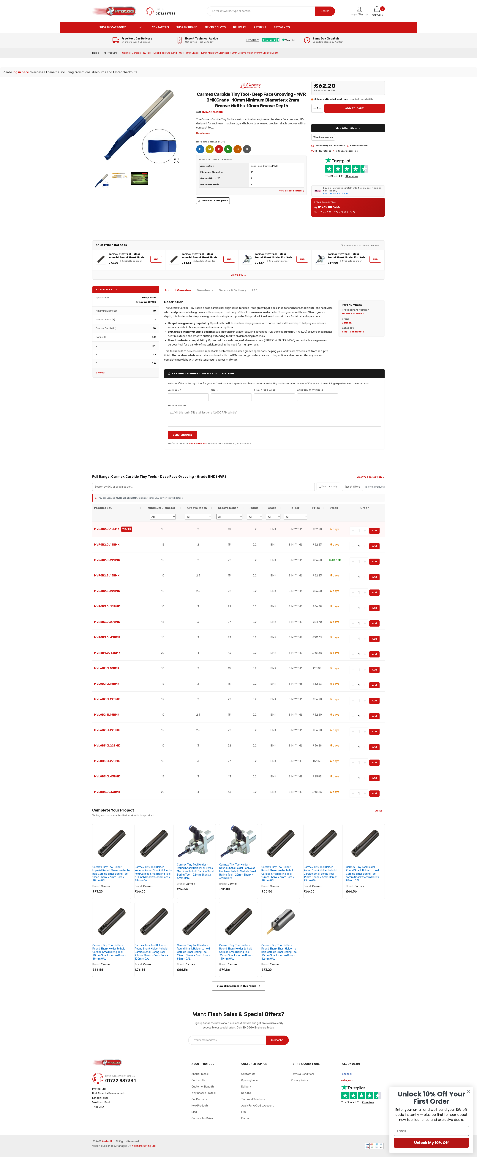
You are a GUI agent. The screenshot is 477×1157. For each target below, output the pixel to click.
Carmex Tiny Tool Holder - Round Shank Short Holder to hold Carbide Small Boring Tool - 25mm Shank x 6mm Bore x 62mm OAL (280, 952)
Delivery (246, 1086)
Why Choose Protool (204, 1093)
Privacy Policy (299, 1080)
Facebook (346, 1074)
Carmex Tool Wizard (203, 1118)
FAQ (243, 1112)
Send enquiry (182, 434)
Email (214, 390)
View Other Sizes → (348, 128)
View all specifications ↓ (291, 191)
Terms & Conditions (303, 1074)
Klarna (245, 1118)
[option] (100, 181)
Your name (174, 390)
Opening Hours (249, 1080)
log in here (21, 72)
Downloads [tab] (205, 290)
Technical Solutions (253, 1099)
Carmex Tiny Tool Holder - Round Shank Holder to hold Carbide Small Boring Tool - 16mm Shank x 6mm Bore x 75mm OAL (320, 874)
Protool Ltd (108, 1141)
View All (100, 372)
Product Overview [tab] (178, 290)
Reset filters (352, 486)
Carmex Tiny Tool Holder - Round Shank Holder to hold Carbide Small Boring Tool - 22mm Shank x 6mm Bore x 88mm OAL (194, 952)
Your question (177, 405)
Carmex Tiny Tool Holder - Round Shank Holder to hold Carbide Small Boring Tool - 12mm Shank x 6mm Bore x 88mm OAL (277, 874)
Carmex (105, 886)
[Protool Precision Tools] (114, 11)
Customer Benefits (203, 1086)
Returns (246, 1093)
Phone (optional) (265, 390)
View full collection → (371, 477)
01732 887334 (329, 207)
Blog (194, 1112)
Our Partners (199, 1099)
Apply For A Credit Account (257, 1105)
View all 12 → (238, 274)
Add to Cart (354, 108)
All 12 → (380, 810)
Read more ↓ (204, 133)
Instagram (347, 1080)
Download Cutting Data (214, 200)
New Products (200, 1105)
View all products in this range (236, 986)
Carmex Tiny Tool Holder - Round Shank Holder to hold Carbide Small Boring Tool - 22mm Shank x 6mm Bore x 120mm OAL (151, 952)
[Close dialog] (468, 1091)
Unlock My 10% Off (431, 1142)
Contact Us (198, 1080)
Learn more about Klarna (335, 193)
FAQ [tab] (254, 290)
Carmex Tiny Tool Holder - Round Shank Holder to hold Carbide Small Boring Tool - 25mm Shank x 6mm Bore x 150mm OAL (236, 952)
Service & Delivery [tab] (232, 290)
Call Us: (160, 9)
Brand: (96, 886)
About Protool (200, 1074)
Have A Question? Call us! (120, 1076)
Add (156, 259)
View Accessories (323, 137)
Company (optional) (310, 390)
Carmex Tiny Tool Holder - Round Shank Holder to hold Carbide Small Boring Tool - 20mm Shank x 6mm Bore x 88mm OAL (109, 952)
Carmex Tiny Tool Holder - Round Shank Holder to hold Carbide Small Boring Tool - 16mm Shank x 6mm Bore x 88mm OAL (362, 874)
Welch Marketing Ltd (144, 1146)
